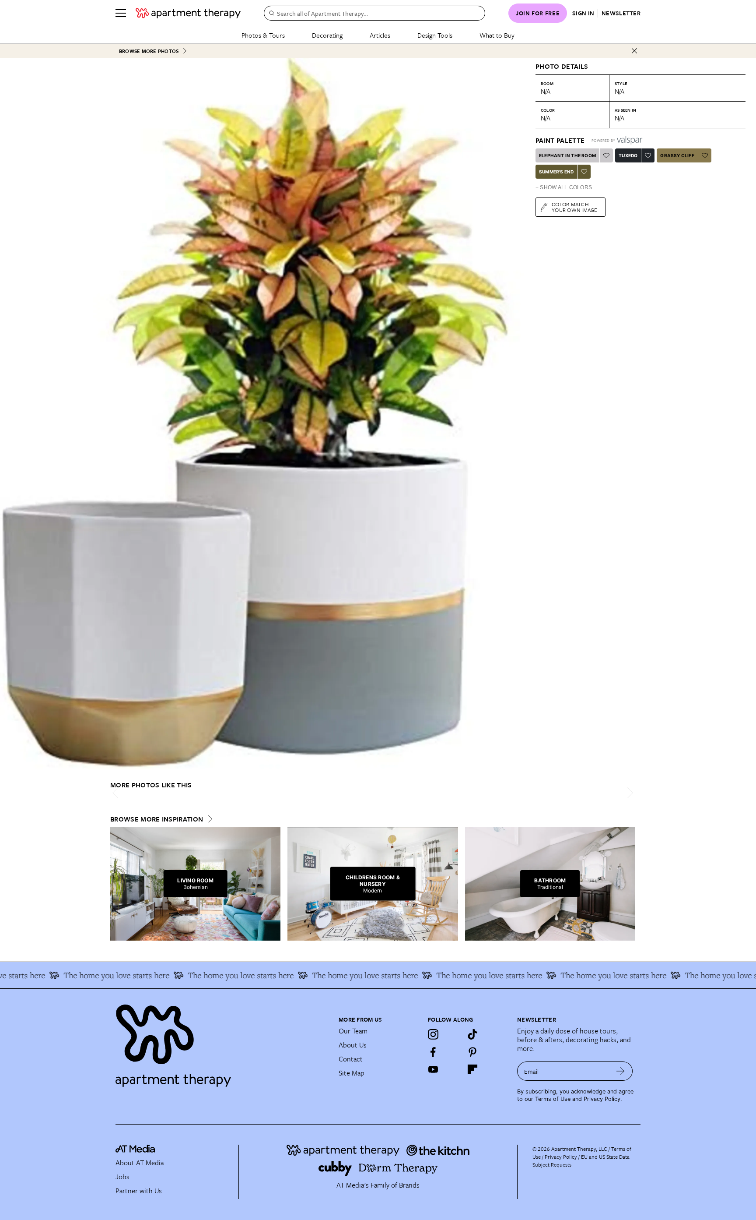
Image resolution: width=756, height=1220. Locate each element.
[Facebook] (433, 1052)
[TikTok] (472, 1034)
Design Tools (434, 35)
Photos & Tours (263, 35)
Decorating (327, 35)
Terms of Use (552, 1099)
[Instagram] (433, 1034)
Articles (380, 35)
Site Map (351, 1073)
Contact (351, 1059)
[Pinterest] (472, 1052)
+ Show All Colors (564, 187)
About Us (353, 1045)
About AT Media (140, 1162)
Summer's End (556, 171)
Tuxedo (628, 155)
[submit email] (621, 1071)
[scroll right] (628, 793)
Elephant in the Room (567, 155)
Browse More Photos (148, 51)
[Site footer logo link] (222, 1042)
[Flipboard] (472, 1069)
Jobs (123, 1176)
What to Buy (497, 35)
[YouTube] (433, 1069)
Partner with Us (139, 1190)
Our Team (353, 1031)
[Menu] (121, 13)
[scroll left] (117, 793)
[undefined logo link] (188, 13)
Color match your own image (575, 207)
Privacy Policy (602, 1099)
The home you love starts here (91, 975)
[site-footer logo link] (135, 1150)
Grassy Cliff (677, 155)
